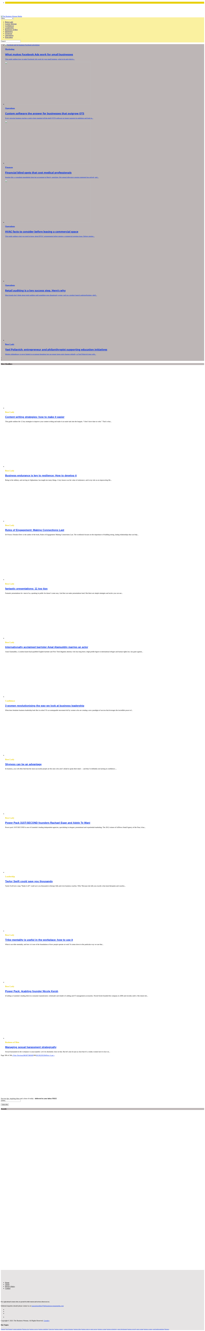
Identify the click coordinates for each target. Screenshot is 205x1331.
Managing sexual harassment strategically (30, 1047)
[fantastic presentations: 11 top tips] (40, 580)
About (7, 1284)
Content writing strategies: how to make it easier (34, 416)
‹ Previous (19, 1055)
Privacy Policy (10, 1286)
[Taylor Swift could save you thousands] (40, 872)
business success (33, 1329)
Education (9, 37)
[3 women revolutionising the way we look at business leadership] (40, 697)
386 (24, 1055)
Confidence (9, 26)
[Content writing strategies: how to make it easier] (40, 408)
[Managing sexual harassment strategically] (40, 1038)
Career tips (51, 1329)
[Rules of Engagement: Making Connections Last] (40, 521)
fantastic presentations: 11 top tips (26, 588)
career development (122, 1329)
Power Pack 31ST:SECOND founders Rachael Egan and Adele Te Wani (47, 822)
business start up (85, 1329)
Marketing (9, 32)
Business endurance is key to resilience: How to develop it (41, 475)
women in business (68, 1329)
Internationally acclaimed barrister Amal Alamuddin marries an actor (46, 647)
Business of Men (11, 30)
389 (32, 1055)
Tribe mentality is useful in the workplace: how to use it (39, 939)
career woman (139, 1329)
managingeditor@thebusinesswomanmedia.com (47, 1306)
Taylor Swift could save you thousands (29, 881)
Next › (48, 1055)
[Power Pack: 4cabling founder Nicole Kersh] (40, 982)
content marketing (17, 1329)
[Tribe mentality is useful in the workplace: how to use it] (40, 931)
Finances (8, 33)
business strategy (58, 1329)
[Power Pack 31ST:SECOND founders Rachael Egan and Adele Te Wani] (40, 814)
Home (7, 1283)
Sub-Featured (9, 1329)
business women (148, 1329)
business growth (131, 1329)
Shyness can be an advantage (23, 764)
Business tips (25, 1329)
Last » (52, 1055)
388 (29, 1055)
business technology (112, 1329)
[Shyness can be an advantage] (40, 755)
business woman (102, 1329)
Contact (7, 1288)
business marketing (43, 1329)
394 (45, 1055)
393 (42, 1055)
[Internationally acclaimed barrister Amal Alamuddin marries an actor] (40, 638)
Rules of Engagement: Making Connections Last (34, 530)
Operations (9, 35)
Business (167, 1329)
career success (93, 1329)
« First (14, 1055)
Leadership (9, 28)
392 (39, 1055)
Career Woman (11, 24)
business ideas (77, 1329)
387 (27, 1055)
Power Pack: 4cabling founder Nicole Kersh (31, 991)
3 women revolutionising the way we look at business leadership (44, 705)
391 (37, 1055)
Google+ (47, 1321)
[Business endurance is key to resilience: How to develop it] (40, 466)
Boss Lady (9, 22)
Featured (3, 1329)
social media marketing (158, 1329)
